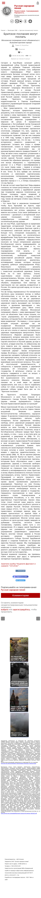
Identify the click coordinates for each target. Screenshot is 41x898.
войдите (4, 609)
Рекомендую (21, 570)
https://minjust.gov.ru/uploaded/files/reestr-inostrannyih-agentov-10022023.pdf (19, 813)
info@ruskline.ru (22, 863)
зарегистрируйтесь (21, 609)
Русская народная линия (13, 590)
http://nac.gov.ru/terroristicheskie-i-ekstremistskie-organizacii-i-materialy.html (18, 763)
